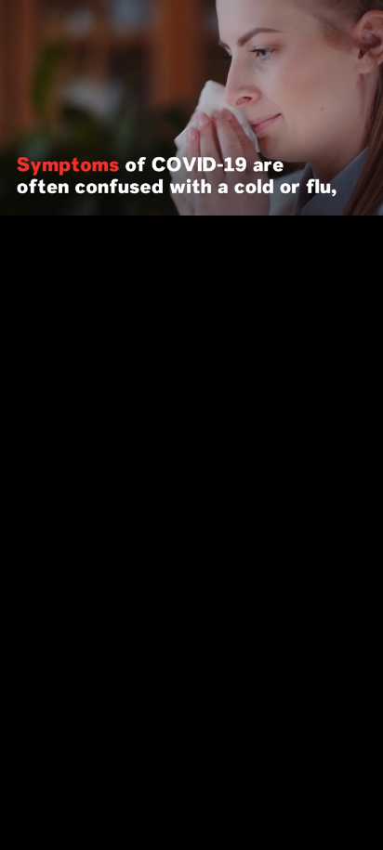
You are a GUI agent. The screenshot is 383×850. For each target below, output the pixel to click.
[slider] (191, 173)
